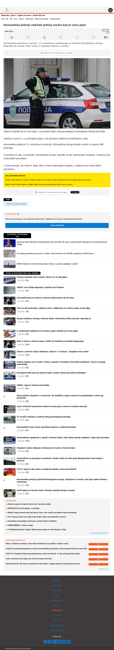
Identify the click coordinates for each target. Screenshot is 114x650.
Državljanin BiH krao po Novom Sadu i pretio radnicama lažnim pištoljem (51, 373)
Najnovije (5, 15)
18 (29, 344)
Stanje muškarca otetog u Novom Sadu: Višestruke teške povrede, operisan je (54, 318)
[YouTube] (64, 641)
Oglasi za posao (24, 15)
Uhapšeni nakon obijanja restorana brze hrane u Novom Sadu (46, 448)
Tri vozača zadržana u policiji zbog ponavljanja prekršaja (43, 417)
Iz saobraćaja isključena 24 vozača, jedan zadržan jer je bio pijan (47, 331)
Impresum (57, 620)
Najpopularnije (55, 19)
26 (29, 441)
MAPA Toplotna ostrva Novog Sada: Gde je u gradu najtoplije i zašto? (47, 264)
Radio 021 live (39, 15)
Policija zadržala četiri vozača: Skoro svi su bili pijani (42, 277)
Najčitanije (29, 19)
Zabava (21, 19)
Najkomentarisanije (41, 19)
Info (11, 19)
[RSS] (69, 641)
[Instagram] (45, 641)
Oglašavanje (57, 610)
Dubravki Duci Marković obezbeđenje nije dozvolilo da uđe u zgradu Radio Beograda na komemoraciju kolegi (62, 243)
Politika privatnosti (57, 630)
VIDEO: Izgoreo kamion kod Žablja (33, 385)
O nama (57, 605)
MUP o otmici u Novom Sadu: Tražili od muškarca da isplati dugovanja (50, 341)
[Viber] (61, 37)
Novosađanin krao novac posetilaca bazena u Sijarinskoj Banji (46, 427)
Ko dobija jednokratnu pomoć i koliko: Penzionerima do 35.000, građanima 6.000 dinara (55, 253)
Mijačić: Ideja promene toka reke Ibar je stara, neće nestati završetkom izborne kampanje (42, 512)
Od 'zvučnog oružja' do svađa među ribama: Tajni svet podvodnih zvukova (37, 517)
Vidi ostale (103, 569)
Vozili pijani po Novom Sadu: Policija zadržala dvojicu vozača (46, 490)
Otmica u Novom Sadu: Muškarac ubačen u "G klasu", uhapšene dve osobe (53, 351)
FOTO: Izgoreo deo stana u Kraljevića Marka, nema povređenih (46, 469)
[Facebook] (12, 37)
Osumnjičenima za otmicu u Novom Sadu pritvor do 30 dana (45, 298)
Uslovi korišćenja (57, 625)
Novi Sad (4, 19)
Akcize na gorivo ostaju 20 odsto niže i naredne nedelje (29, 504)
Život (15, 19)
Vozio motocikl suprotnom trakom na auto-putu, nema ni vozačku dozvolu (52, 406)
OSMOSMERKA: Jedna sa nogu (20, 525)
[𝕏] (28, 37)
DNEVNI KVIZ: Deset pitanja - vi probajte (23, 508)
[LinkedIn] (59, 641)
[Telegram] (93, 37)
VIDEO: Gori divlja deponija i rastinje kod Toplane (40, 287)
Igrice (13, 15)
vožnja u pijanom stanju (16, 204)
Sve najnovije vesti (99, 533)
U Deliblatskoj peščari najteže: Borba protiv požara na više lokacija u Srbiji (37, 529)
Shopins (57, 595)
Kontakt (57, 615)
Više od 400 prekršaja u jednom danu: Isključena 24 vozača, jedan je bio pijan (53, 308)
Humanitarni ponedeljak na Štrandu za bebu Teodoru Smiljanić (32, 521)
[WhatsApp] (77, 37)
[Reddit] (44, 37)
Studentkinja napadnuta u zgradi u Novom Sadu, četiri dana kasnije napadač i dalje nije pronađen (63, 437)
